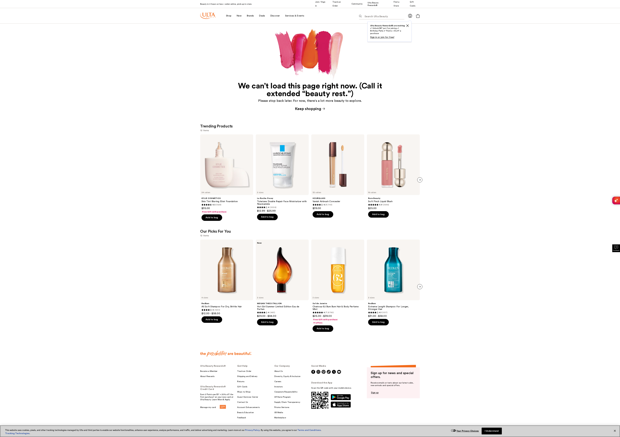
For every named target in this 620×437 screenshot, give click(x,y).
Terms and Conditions (309, 430)
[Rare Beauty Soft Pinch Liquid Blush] (393, 172)
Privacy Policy (252, 430)
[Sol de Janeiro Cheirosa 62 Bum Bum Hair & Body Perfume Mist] (337, 282)
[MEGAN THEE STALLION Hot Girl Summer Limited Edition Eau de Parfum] (282, 279)
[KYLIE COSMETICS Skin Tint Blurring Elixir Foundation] (226, 173)
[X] (407, 25)
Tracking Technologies (17, 433)
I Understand (492, 431)
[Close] (614, 430)
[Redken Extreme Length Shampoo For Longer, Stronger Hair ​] (393, 279)
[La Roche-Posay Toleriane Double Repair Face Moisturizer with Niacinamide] (282, 173)
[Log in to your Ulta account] (410, 16)
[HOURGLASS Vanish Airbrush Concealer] (337, 172)
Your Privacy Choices (467, 431)
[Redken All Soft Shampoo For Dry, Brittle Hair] (226, 277)
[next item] (419, 179)
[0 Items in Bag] (418, 16)
